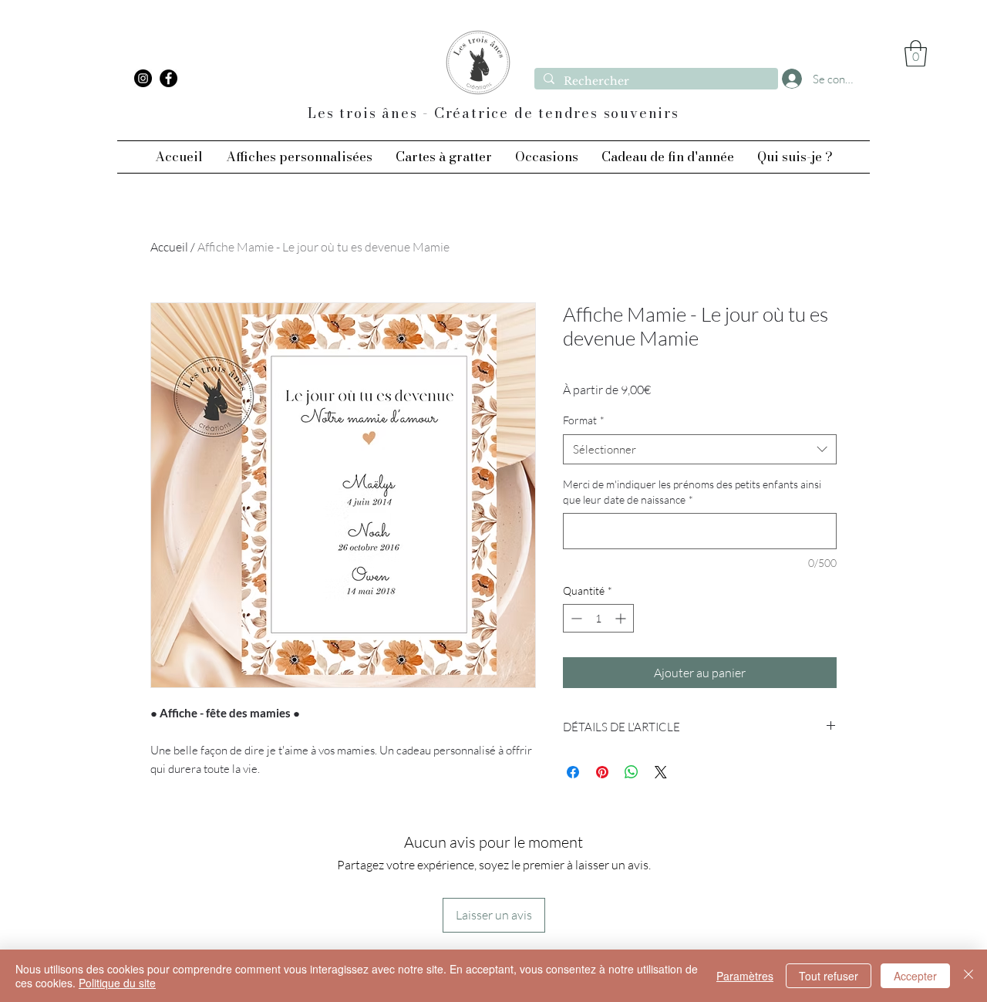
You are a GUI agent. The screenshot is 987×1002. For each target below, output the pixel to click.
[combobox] (700, 449)
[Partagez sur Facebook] (573, 772)
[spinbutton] (598, 618)
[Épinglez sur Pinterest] (602, 772)
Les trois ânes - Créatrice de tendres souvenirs (493, 113)
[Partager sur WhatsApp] (631, 772)
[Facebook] (168, 78)
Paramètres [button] (744, 975)
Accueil (169, 247)
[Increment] (622, 618)
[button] (915, 53)
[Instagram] (143, 78)
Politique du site (117, 982)
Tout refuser (828, 975)
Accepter (915, 975)
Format (584, 420)
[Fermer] (968, 976)
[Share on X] (661, 772)
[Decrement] (574, 618)
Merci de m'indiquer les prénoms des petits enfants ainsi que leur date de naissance (692, 491)
